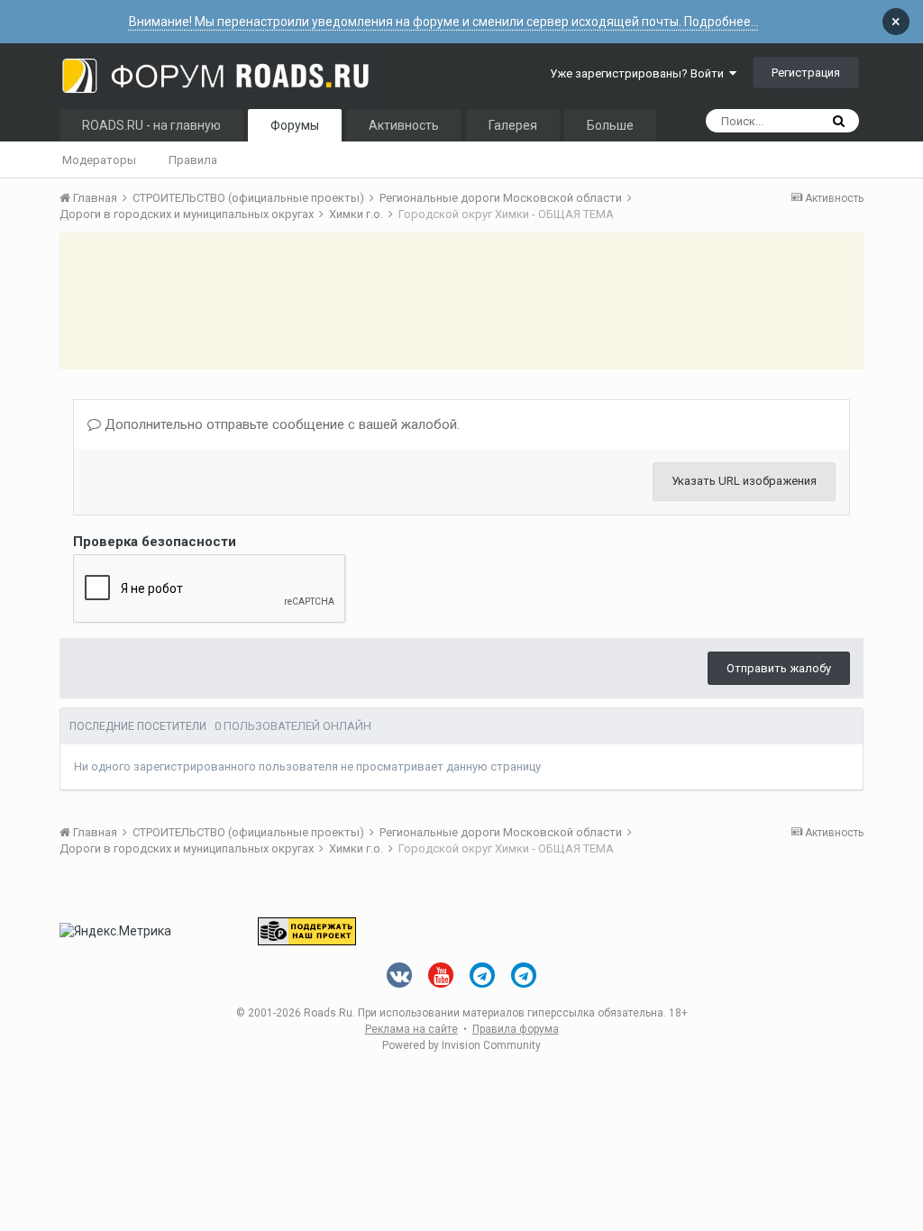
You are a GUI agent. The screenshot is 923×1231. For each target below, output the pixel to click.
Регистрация (806, 72)
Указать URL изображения (744, 481)
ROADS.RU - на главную (151, 125)
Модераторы (99, 160)
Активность (404, 125)
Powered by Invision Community (461, 1045)
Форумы (294, 125)
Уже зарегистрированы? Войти (639, 73)
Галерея (513, 125)
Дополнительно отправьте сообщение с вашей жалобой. (280, 424)
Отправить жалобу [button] (779, 668)
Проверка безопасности (154, 541)
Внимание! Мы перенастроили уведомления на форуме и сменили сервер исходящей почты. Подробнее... (444, 21)
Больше (610, 125)
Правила (193, 160)
